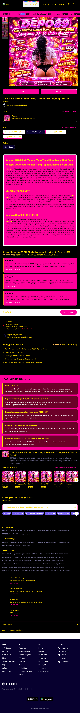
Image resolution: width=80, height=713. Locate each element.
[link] (6, 513)
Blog (4, 658)
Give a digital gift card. (24, 329)
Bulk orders (6, 671)
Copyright (42, 665)
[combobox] (31, 4)
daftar (4, 668)
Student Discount (8, 661)
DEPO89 (5, 14)
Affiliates (22, 658)
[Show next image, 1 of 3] (75, 51)
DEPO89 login (16, 14)
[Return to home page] (12, 4)
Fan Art (5, 651)
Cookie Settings (44, 671)
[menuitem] (5, 14)
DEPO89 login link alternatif (36, 14)
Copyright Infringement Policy (13, 630)
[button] (5, 19)
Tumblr (64, 658)
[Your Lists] (69, 4)
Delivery (41, 648)
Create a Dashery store (25, 672)
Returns (41, 651)
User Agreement (7, 689)
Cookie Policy (29, 689)
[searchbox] (40, 507)
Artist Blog (23, 668)
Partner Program (25, 655)
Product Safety (44, 661)
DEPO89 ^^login (54, 14)
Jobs (20, 665)
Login (4, 665)
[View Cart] (74, 4)
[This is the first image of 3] (12, 51)
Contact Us (42, 668)
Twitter (64, 655)
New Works (6, 655)
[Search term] (36, 4)
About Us (22, 648)
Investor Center (24, 651)
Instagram (65, 648)
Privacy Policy (18, 689)
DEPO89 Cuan (67, 14)
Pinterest (65, 662)
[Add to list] (11, 473)
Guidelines (42, 658)
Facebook (65, 651)
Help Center (42, 655)
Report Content (7, 624)
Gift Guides (6, 648)
